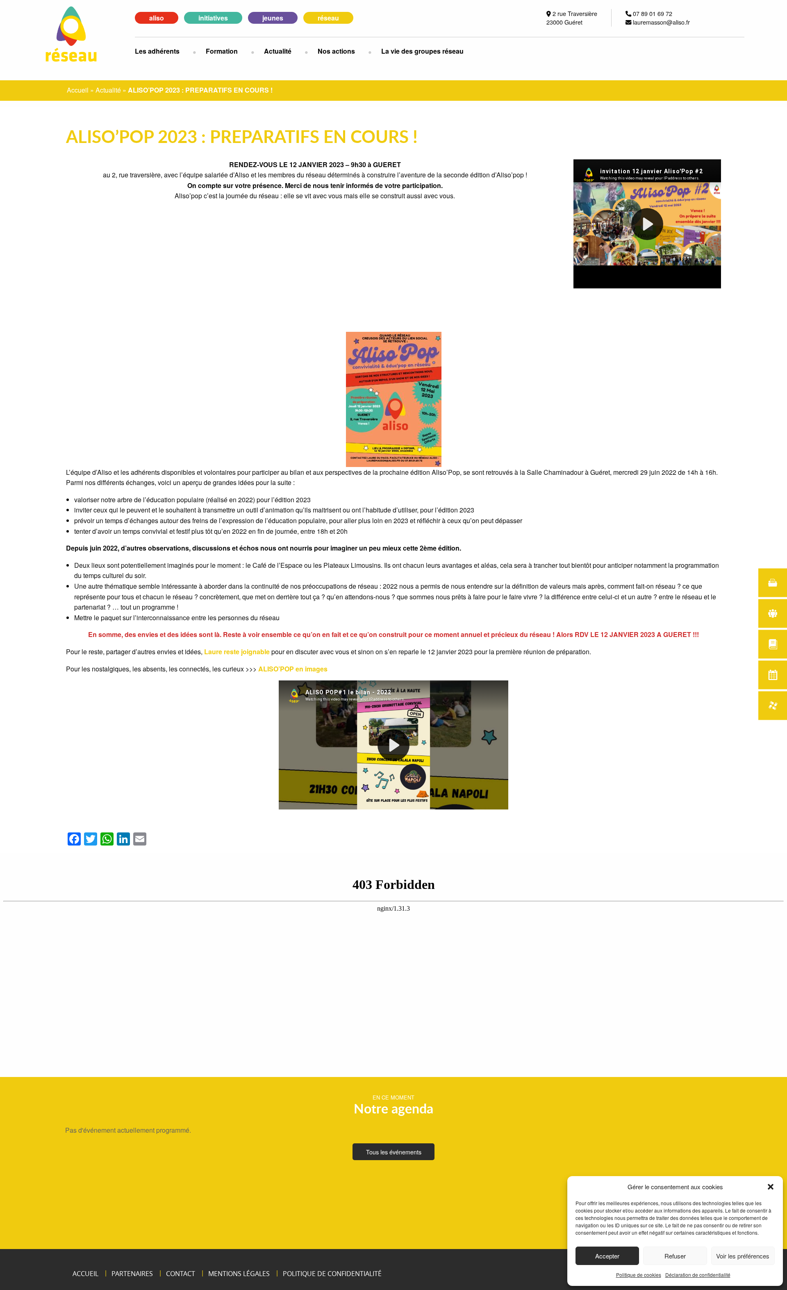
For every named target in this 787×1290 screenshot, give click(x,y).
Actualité (277, 51)
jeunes (272, 18)
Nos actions (336, 51)
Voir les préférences (742, 1255)
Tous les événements (393, 1151)
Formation (222, 51)
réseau (328, 18)
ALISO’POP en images (293, 668)
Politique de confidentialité (332, 1273)
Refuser (675, 1255)
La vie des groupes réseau (422, 51)
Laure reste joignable (237, 651)
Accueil (78, 90)
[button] (771, 1187)
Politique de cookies (638, 1274)
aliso (156, 18)
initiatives (213, 18)
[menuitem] (164, 51)
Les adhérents (157, 51)
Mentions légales (239, 1273)
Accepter (607, 1255)
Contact (180, 1273)
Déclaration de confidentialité (697, 1274)
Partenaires (132, 1273)
